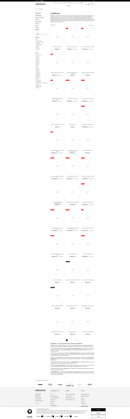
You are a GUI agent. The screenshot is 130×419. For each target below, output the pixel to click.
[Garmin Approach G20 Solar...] (78, 184)
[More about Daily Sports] (70, 384)
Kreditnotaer (83, 399)
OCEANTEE (38, 76)
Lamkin (37, 70)
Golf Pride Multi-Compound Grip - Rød (88, 305)
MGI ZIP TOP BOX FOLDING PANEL (57, 305)
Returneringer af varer (85, 396)
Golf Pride (38, 69)
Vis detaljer (76, 416)
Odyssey (37, 78)
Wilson (37, 87)
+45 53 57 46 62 (38, 399)
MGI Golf (37, 75)
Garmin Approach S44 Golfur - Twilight (88, 176)
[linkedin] (42, 0)
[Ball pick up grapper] (78, 106)
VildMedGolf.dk (39, 86)
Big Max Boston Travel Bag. (57, 46)
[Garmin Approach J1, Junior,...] (63, 158)
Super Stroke (38, 80)
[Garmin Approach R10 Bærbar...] (63, 236)
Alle (36, 39)
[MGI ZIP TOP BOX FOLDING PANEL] (63, 288)
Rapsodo (37, 59)
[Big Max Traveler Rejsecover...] (78, 29)
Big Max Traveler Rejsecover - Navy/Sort (87, 46)
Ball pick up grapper (72, 124)
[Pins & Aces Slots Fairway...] (93, 262)
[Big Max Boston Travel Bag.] (63, 29)
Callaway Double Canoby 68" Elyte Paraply (57, 99)
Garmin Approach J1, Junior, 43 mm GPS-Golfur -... (57, 177)
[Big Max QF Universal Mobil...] (78, 262)
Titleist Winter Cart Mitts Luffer (88, 150)
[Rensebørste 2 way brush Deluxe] (93, 314)
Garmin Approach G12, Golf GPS (88, 228)
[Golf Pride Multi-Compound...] (78, 288)
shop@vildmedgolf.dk (39, 400)
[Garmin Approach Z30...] (93, 184)
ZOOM (37, 58)
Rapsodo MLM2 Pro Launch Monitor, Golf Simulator (57, 151)
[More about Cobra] (60, 384)
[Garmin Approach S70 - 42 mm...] (63, 210)
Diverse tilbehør (38, 21)
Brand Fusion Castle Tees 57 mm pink (57, 124)
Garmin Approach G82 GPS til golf (87, 124)
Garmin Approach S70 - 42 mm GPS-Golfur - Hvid (57, 228)
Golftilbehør (38, 13)
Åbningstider (53, 399)
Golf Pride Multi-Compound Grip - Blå (57, 331)
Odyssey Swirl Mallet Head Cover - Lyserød (72, 73)
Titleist (37, 84)
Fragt (51, 394)
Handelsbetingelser (54, 396)
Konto (83, 390)
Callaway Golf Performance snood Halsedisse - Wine (72, 151)
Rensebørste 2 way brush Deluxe (87, 331)
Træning (36, 23)
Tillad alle (98, 409)
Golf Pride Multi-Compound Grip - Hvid (72, 305)
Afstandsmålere (38, 15)
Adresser (82, 401)
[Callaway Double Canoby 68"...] (63, 80)
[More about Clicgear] (50, 384)
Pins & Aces (38, 57)
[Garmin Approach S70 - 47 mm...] (78, 210)
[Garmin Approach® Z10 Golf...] (63, 184)
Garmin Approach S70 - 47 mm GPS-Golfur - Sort (73, 228)
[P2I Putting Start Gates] (78, 314)
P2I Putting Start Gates (72, 331)
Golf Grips (37, 29)
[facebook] (35, 403)
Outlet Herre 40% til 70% (70, 399)
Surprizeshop (38, 81)
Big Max (37, 61)
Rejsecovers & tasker (39, 17)
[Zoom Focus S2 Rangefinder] (93, 236)
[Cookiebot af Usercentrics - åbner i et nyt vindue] (29, 417)
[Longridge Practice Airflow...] (93, 54)
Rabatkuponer (83, 403)
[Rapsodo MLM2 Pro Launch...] (63, 132)
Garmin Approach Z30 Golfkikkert (87, 202)
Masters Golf (38, 74)
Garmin (37, 68)
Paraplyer (37, 19)
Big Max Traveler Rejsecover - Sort (72, 46)
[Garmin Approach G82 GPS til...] (93, 106)
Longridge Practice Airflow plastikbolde (88, 72)
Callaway (38, 62)
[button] (42, 34)
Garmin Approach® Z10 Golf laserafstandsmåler (57, 202)
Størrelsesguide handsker (70, 394)
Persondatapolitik (54, 405)
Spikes (36, 25)
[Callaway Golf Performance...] (78, 132)
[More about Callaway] (40, 384)
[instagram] (41, 0)
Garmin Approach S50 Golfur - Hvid (88, 98)
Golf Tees (37, 27)
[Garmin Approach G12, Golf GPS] (93, 210)
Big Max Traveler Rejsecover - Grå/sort (57, 72)
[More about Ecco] (80, 384)
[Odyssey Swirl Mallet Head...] (78, 54)
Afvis (98, 416)
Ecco (37, 67)
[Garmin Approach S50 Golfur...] (78, 80)
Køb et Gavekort (69, 396)
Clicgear (37, 64)
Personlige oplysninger (85, 394)
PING (37, 79)
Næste (78, 340)
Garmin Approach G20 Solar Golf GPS (72, 202)
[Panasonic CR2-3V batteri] (63, 262)
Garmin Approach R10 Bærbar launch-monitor (57, 254)
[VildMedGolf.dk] (42, 4)
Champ (37, 63)
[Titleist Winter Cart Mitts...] (93, 132)
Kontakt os (37, 0)
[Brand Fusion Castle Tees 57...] (63, 106)
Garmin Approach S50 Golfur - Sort (72, 98)
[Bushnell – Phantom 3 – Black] (78, 236)
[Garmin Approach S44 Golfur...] (78, 158)
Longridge (38, 73)
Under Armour (38, 85)
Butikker (52, 403)
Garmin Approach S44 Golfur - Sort (72, 176)
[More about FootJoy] (90, 384)
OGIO (37, 56)
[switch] (52, 416)
